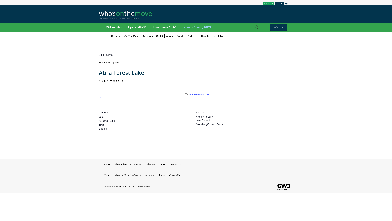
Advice (169, 35)
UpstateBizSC (137, 27)
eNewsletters (207, 35)
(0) (288, 3)
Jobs (220, 35)
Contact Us (175, 164)
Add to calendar (197, 94)
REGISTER (268, 3)
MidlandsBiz (114, 27)
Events (180, 35)
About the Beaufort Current (127, 175)
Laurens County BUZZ (196, 27)
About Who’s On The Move (127, 164)
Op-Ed (159, 35)
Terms (162, 164)
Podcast (192, 35)
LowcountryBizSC (164, 27)
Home (107, 164)
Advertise (150, 164)
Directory (147, 35)
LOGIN (279, 3)
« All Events (106, 55)
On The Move (131, 35)
